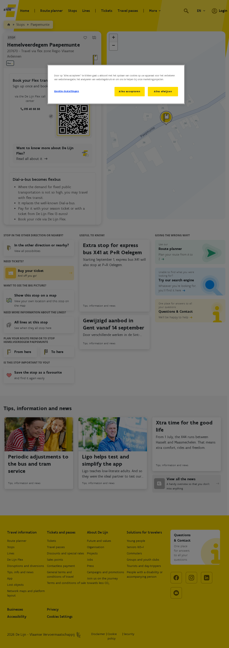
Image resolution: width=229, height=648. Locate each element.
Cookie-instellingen (66, 91)
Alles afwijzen (163, 91)
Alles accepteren (129, 91)
